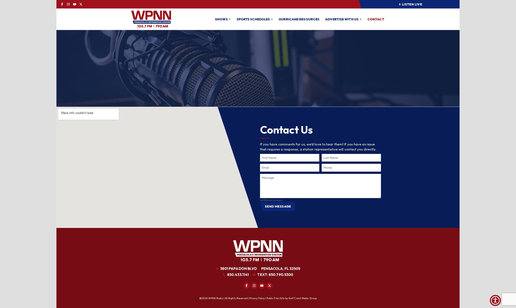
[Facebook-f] (62, 4)
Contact (375, 19)
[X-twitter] (80, 4)
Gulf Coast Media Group (302, 298)
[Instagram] (68, 4)
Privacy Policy (257, 298)
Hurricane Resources (299, 19)
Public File (272, 298)
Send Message (278, 206)
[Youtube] (74, 4)
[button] (409, 4)
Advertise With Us (342, 19)
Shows (221, 19)
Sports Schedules (253, 19)
